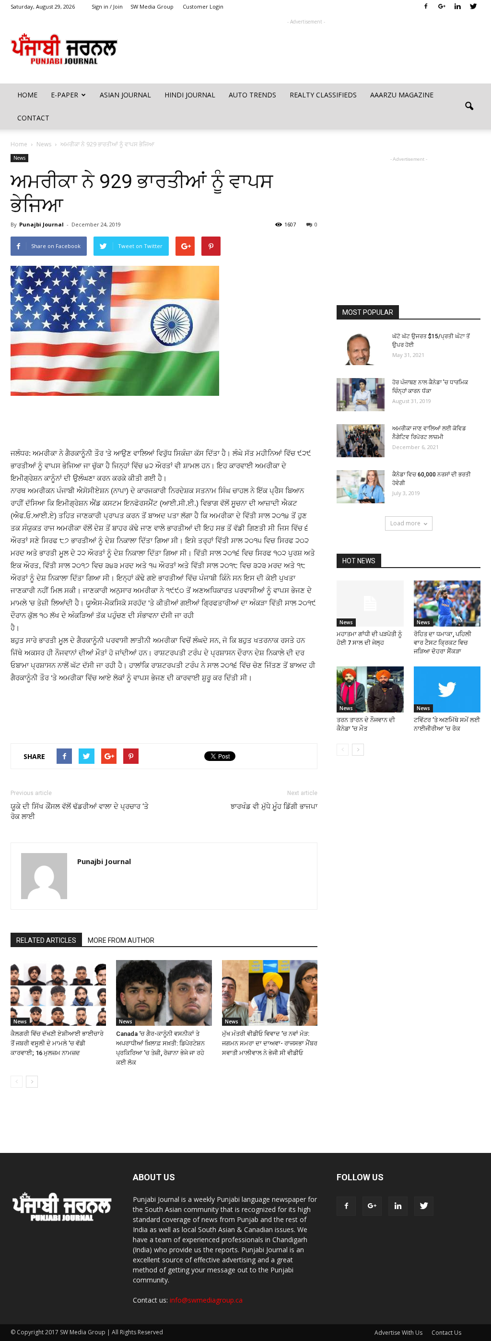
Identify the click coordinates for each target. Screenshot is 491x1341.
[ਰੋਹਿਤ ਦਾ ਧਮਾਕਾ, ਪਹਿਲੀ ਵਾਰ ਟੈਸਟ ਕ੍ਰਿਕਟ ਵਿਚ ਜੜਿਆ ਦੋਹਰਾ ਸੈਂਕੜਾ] (447, 604)
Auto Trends (252, 94)
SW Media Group (152, 6)
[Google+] (441, 6)
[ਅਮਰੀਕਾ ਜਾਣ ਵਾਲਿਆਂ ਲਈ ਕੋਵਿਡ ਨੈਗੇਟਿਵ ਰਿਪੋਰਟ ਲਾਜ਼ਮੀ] (361, 440)
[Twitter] (473, 6)
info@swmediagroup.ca (206, 1300)
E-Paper (64, 94)
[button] (468, 106)
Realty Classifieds (323, 94)
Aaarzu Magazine (401, 94)
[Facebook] (426, 6)
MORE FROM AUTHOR (121, 940)
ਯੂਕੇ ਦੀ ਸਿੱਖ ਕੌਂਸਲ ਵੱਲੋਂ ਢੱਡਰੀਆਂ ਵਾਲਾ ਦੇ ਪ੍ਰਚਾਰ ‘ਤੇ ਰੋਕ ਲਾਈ (80, 811)
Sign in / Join (107, 6)
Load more (405, 523)
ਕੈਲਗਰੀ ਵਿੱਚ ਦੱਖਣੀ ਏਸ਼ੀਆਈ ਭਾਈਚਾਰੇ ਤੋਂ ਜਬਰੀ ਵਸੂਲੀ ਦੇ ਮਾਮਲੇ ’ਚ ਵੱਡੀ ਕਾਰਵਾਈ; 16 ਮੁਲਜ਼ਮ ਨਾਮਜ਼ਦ (57, 1043)
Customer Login (203, 6)
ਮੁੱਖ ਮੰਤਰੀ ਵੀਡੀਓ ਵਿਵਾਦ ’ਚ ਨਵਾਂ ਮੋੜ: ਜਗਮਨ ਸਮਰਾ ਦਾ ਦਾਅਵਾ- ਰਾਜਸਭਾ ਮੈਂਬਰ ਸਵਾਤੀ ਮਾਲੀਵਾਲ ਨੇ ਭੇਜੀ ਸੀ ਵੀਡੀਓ (269, 1043)
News (19, 157)
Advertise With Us (398, 1333)
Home (27, 94)
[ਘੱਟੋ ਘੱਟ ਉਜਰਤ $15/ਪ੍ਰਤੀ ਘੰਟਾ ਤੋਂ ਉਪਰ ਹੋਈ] (361, 348)
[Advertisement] (306, 48)
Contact (33, 117)
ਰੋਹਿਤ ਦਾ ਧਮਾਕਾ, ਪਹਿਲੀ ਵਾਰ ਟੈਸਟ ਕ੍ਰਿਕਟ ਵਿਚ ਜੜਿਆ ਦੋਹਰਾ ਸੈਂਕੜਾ (442, 642)
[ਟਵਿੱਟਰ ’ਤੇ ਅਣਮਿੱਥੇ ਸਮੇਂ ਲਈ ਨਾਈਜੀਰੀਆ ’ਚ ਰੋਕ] (447, 689)
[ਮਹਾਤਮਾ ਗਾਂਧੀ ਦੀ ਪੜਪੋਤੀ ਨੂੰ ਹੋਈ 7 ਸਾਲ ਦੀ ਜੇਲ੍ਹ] (370, 604)
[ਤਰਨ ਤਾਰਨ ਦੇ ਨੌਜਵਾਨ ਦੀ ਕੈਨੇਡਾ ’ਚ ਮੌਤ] (370, 689)
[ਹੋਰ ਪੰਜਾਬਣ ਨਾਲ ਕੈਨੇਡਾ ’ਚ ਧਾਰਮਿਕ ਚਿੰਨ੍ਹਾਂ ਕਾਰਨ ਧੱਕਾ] (361, 394)
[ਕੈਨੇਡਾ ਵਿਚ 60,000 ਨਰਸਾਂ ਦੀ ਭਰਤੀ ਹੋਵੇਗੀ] (361, 486)
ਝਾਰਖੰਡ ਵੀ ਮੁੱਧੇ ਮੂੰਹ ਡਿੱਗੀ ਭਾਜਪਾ (274, 806)
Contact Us (446, 1333)
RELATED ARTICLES (46, 940)
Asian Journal (125, 94)
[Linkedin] (457, 6)
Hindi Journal (189, 94)
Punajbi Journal (41, 224)
